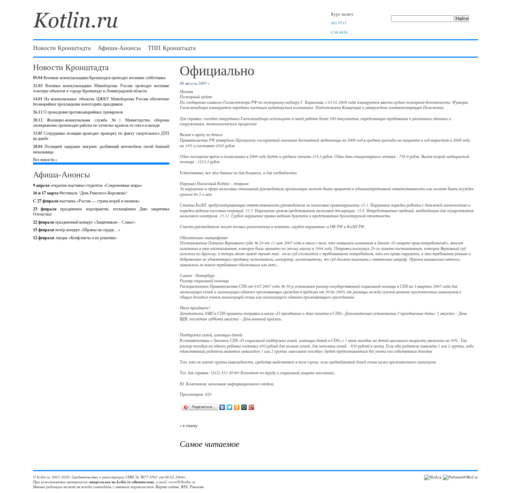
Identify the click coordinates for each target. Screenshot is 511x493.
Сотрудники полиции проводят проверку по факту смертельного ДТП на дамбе (101, 135)
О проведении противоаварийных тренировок (83, 112)
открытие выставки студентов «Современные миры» (88, 185)
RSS (184, 486)
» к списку (188, 425)
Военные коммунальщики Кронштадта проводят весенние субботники (104, 77)
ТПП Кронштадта (172, 47)
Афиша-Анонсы (119, 47)
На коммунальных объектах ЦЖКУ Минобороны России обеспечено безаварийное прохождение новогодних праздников (101, 101)
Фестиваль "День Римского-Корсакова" (80, 192)
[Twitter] (229, 407)
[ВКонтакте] (222, 407)
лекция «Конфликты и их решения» (75, 237)
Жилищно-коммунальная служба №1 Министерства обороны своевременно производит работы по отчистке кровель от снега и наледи (101, 122)
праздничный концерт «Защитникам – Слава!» (84, 222)
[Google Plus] (251, 407)
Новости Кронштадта (62, 47)
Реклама (197, 486)
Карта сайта (167, 486)
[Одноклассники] (237, 407)
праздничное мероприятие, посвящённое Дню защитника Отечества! (101, 211)
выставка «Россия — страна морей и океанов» (86, 200)
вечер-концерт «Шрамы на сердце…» (76, 229)
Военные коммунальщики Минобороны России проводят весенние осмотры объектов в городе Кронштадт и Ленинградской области (101, 88)
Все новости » (45, 159)
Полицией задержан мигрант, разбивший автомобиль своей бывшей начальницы (101, 148)
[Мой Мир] (244, 407)
